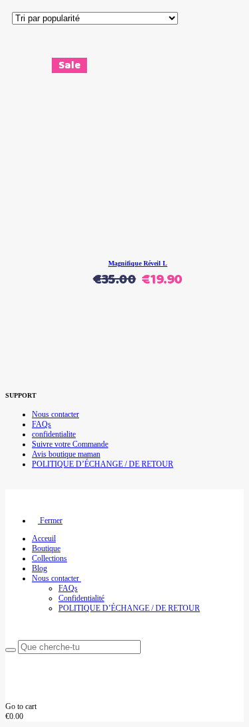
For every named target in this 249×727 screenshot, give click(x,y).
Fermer (50, 520)
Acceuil (44, 538)
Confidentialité (81, 598)
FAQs (41, 424)
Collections (49, 558)
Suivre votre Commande (70, 444)
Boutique (46, 548)
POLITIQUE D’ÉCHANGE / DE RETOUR (102, 464)
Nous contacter (55, 414)
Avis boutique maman (66, 454)
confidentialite (54, 434)
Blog (39, 568)
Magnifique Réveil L (137, 263)
